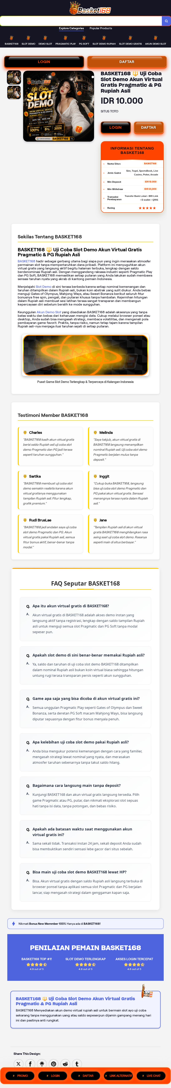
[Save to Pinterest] (54, 1063)
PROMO (22, 1075)
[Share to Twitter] (19, 1063)
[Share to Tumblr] (77, 1063)
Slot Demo (43, 286)
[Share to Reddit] (65, 1063)
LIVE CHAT (154, 1075)
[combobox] (81, 21)
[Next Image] (90, 106)
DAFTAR (127, 62)
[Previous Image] (26, 106)
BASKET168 (26, 261)
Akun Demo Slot (49, 312)
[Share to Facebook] (30, 1063)
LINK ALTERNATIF (121, 1075)
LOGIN (44, 62)
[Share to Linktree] (42, 1063)
